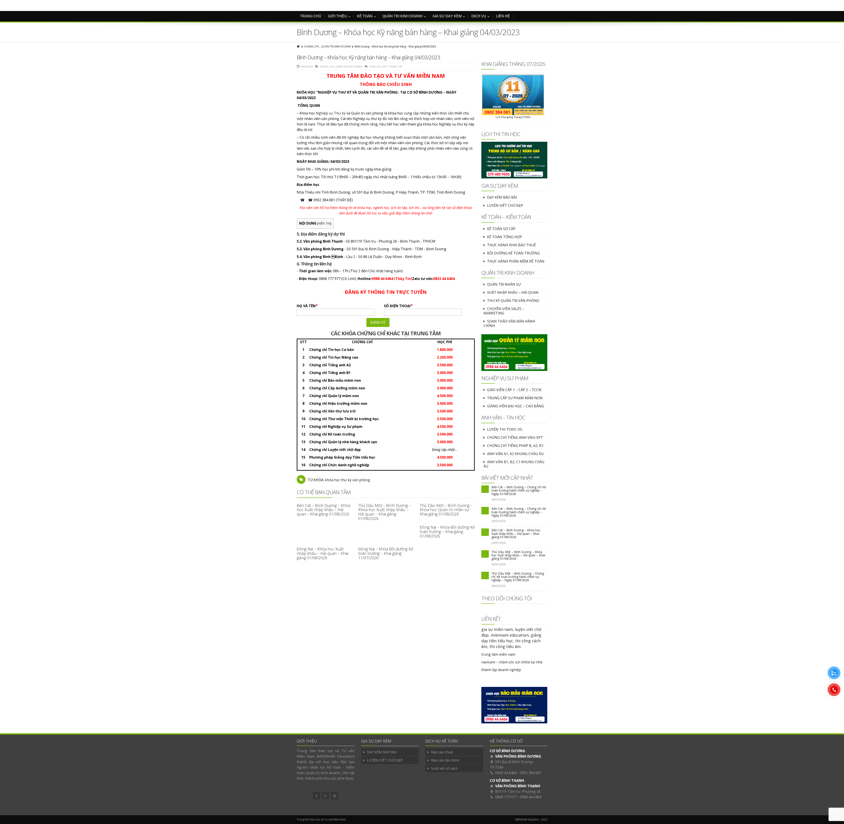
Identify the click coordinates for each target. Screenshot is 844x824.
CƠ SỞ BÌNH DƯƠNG (507, 750)
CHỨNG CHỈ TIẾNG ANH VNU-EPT (515, 437)
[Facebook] (316, 795)
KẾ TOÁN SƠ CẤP (501, 228)
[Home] (298, 46)
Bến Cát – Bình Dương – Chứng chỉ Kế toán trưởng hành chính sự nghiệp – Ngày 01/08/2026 (518, 490)
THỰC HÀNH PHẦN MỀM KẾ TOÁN (515, 261)
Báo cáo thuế (442, 752)
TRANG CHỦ (310, 16)
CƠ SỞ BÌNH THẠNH (507, 780)
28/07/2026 (498, 564)
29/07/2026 (498, 499)
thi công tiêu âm (505, 646)
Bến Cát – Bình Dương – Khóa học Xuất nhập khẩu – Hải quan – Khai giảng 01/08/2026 (323, 510)
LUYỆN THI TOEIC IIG (504, 429)
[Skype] (334, 795)
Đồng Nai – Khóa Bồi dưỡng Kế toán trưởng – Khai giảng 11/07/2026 (385, 553)
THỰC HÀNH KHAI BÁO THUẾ (511, 245)
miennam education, (510, 635)
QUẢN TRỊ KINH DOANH (402, 16)
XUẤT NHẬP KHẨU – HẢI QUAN (512, 292)
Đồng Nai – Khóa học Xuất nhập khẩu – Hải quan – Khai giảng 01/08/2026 (322, 553)
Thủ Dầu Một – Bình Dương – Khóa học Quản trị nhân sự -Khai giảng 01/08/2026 (446, 510)
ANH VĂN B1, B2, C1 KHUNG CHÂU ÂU (514, 464)
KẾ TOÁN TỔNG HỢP (504, 236)
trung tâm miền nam (498, 654)
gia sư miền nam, (498, 629)
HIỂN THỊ (324, 223)
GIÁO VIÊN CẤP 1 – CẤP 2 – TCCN (514, 389)
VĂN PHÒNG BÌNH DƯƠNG (518, 756)
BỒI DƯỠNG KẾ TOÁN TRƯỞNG (513, 253)
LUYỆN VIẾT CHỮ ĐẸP (505, 205)
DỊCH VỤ (478, 16)
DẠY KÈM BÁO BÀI (502, 197)
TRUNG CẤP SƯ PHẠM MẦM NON (515, 398)
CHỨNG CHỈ (311, 46)
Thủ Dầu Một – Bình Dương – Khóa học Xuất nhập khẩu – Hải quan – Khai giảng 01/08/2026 (384, 512)
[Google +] (325, 795)
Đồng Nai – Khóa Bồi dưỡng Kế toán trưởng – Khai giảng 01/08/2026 (447, 532)
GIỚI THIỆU (337, 16)
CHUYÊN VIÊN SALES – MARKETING (504, 311)
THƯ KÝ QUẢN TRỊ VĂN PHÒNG (513, 300)
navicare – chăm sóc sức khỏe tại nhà (511, 662)
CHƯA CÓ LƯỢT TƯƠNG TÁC (385, 66)
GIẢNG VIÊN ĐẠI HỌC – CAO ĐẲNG (515, 406)
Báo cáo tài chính (445, 760)
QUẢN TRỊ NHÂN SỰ (504, 284)
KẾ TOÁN (365, 16)
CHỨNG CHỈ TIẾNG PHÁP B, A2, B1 (515, 445)
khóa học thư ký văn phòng (347, 479)
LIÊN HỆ (503, 16)
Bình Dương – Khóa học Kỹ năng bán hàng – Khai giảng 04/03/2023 (368, 57)
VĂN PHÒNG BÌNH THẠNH (517, 786)
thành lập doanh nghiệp (501, 669)
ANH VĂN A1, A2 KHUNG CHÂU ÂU (515, 453)
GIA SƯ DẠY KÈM (447, 16)
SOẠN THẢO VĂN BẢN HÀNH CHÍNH (509, 323)
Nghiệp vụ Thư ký (331, 113)
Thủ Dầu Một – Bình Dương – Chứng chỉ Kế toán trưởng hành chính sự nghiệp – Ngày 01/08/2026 (517, 576)
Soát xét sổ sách (444, 768)
